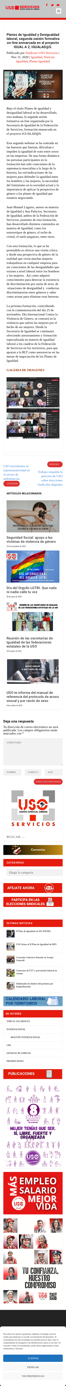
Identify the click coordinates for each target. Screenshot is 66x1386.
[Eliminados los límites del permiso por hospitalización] (11, 986)
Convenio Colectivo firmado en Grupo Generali (34, 959)
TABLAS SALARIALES (18, 1021)
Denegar (33, 1367)
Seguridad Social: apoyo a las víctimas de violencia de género (31, 539)
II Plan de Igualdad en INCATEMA (33, 931)
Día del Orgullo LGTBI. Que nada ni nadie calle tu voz (32, 590)
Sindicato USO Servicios (41, 53)
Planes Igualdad (39, 61)
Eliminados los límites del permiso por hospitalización (34, 985)
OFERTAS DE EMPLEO (19, 1053)
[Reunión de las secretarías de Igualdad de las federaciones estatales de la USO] (33, 617)
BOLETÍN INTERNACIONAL (25, 1037)
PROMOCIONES (15, 1061)
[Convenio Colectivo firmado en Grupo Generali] (11, 960)
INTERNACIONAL (16, 1029)
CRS (9, 1045)
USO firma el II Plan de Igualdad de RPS (36, 944)
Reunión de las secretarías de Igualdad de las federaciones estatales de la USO (30, 642)
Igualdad (36, 57)
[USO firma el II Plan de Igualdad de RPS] (11, 947)
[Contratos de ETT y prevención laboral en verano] (11, 973)
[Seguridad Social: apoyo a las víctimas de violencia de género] (33, 516)
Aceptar (33, 1358)
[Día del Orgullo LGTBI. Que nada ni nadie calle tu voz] (33, 567)
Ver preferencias (33, 1376)
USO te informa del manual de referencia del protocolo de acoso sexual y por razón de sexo (33, 696)
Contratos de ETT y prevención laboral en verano (36, 972)
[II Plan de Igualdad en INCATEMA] (11, 933)
